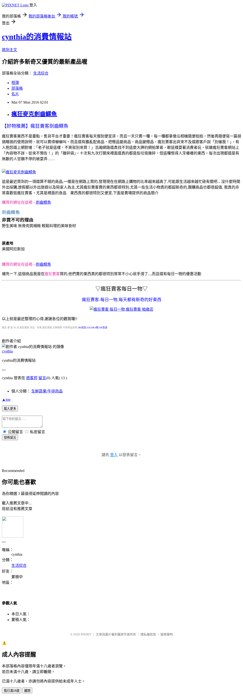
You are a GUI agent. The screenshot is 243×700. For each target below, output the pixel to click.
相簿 (15, 83)
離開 (27, 690)
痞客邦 (31, 378)
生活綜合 (40, 73)
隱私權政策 (148, 634)
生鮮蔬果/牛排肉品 (47, 391)
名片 (15, 94)
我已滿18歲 (11, 690)
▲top (6, 399)
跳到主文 (9, 50)
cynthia (7, 351)
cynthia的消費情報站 (37, 36)
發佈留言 (10, 437)
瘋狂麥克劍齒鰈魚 (34, 114)
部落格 (17, 88)
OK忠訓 (82, 327)
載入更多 (10, 408)
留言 (42, 378)
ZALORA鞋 (92, 327)
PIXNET (86, 634)
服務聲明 (166, 634)
